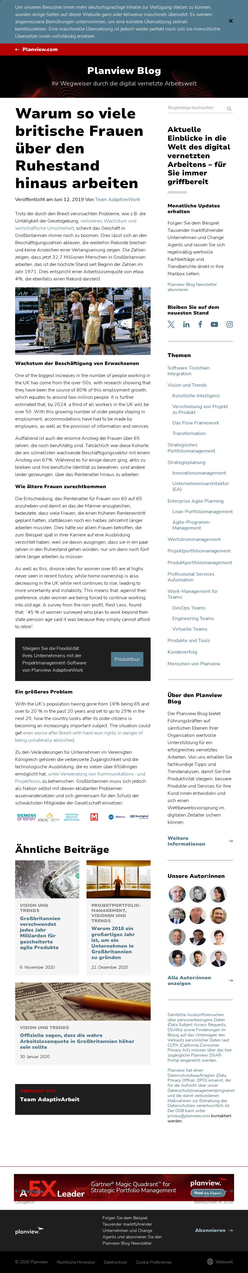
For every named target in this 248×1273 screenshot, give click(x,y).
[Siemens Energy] (26, 818)
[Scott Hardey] (178, 945)
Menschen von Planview (194, 664)
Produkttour (127, 659)
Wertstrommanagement (194, 539)
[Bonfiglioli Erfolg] (139, 818)
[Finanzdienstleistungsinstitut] (71, 818)
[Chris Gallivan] (198, 923)
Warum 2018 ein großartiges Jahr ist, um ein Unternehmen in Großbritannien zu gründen (116, 932)
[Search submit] (229, 109)
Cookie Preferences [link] (154, 1262)
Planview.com (40, 50)
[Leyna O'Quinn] (218, 902)
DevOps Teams (189, 608)
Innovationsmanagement (199, 473)
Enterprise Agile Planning (196, 501)
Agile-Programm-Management (191, 525)
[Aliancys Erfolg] (117, 818)
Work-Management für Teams (193, 594)
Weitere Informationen (198, 841)
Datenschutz (115, 1262)
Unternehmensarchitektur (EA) (200, 486)
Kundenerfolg (182, 652)
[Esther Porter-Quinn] (198, 902)
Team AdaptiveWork (117, 199)
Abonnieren (214, 1230)
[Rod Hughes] (178, 923)
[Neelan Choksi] (178, 966)
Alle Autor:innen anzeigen (189, 981)
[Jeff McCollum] (198, 966)
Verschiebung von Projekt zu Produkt (200, 409)
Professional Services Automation (191, 577)
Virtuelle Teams (189, 629)
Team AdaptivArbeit (50, 1099)
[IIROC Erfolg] (49, 818)
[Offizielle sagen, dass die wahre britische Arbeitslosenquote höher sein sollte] (83, 1002)
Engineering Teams (193, 619)
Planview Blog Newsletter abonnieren (192, 287)
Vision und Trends (187, 385)
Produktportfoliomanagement (200, 563)
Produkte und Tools (189, 641)
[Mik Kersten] (178, 902)
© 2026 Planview (31, 1262)
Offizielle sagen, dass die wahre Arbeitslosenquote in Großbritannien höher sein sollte (77, 1037)
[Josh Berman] (218, 966)
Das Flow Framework (195, 423)
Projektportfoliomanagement (199, 551)
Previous (60, 1196)
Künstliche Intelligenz (196, 396)
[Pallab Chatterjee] (198, 945)
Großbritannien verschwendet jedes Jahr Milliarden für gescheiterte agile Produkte (40, 927)
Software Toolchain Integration (189, 371)
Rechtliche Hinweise (76, 1262)
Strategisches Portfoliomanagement (191, 448)
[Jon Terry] (218, 923)
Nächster (189, 1196)
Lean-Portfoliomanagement (202, 512)
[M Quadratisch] (94, 818)
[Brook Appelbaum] (218, 945)
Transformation (189, 434)
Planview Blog (124, 70)
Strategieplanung (186, 462)
